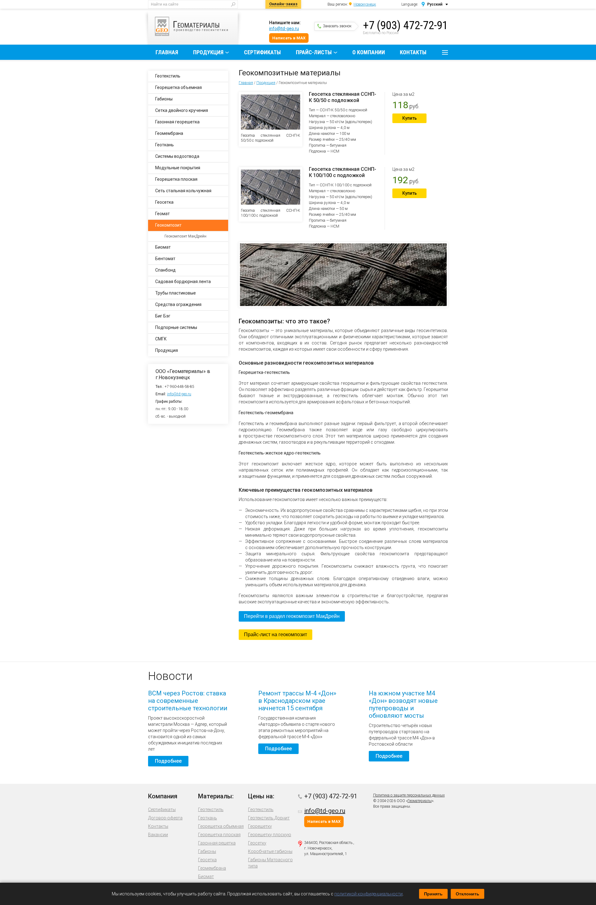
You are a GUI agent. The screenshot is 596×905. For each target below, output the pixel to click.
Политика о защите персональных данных (409, 795)
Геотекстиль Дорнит (269, 817)
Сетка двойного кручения (181, 110)
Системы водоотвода (177, 156)
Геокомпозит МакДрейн (185, 236)
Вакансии (158, 834)
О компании (368, 52)
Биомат (163, 247)
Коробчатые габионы (270, 851)
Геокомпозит (168, 225)
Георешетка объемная (178, 87)
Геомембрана (169, 133)
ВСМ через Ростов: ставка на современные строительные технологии (187, 701)
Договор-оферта (165, 817)
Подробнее (168, 761)
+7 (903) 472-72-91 (405, 25)
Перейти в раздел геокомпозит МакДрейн (292, 616)
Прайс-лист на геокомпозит (275, 634)
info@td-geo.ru (284, 28)
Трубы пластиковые (175, 293)
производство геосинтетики (201, 25)
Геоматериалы (420, 801)
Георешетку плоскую (269, 834)
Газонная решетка (217, 843)
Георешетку (260, 826)
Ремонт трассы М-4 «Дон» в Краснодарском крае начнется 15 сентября (297, 701)
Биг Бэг (162, 315)
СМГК (161, 338)
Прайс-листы (314, 52)
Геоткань (164, 144)
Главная (167, 52)
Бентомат (165, 258)
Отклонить (467, 893)
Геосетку (257, 843)
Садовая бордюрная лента (183, 281)
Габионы (164, 98)
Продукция (208, 52)
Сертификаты (262, 52)
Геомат (162, 213)
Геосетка (164, 202)
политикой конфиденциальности (368, 893)
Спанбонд (165, 270)
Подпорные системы (176, 327)
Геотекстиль (167, 75)
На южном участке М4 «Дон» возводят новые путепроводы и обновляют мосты (403, 704)
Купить (409, 118)
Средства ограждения (178, 304)
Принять (433, 893)
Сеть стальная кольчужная (183, 190)
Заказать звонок (337, 26)
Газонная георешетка (177, 121)
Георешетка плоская (176, 179)
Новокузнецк (365, 4)
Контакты (413, 52)
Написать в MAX (288, 38)
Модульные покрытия (177, 167)
